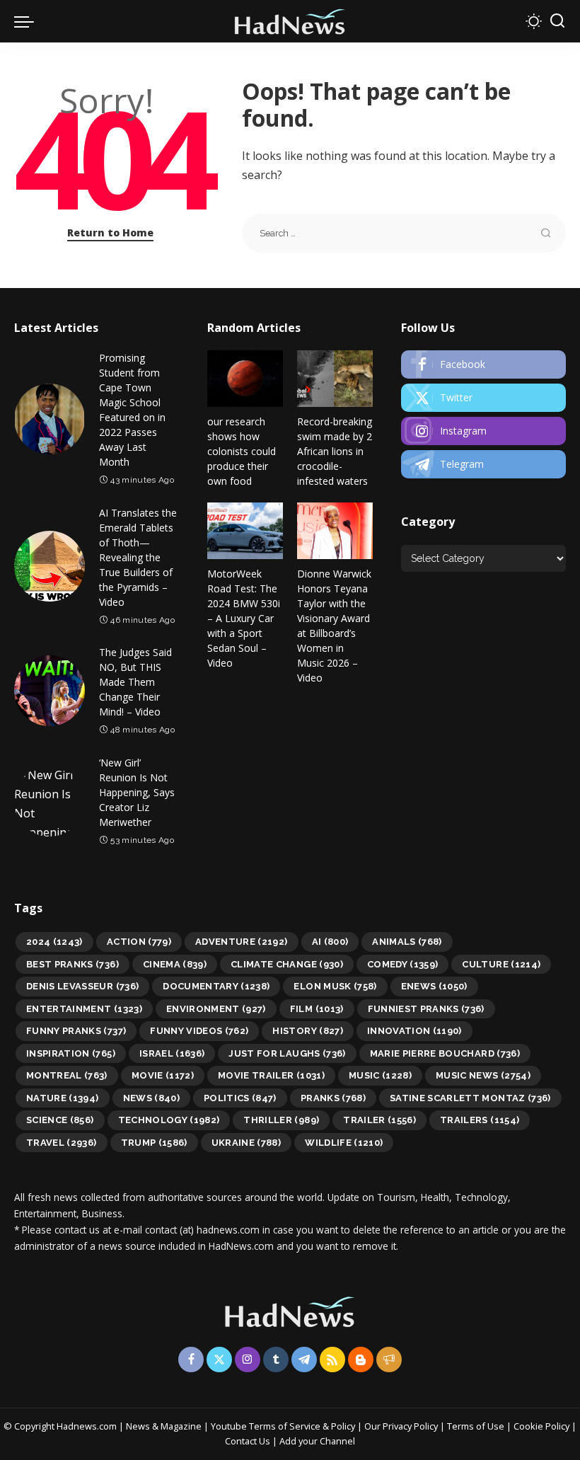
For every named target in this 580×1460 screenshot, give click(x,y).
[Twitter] (483, 398)
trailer (379, 1120)
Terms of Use (475, 1426)
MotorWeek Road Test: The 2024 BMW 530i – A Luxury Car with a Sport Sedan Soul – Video (243, 618)
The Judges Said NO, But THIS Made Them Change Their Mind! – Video (135, 681)
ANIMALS (407, 941)
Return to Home (110, 232)
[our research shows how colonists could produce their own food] (245, 378)
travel (61, 1142)
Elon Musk (335, 986)
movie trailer (271, 1075)
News (151, 1098)
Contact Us (248, 1441)
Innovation (414, 1030)
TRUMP (154, 1142)
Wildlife (344, 1142)
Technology (169, 1120)
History (307, 1030)
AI (330, 941)
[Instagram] (483, 431)
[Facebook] (483, 364)
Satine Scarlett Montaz (470, 1098)
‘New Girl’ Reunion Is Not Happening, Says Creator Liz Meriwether (137, 792)
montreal (67, 1075)
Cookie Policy (543, 1426)
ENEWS (434, 986)
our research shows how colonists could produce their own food (241, 451)
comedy (403, 964)
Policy (343, 1426)
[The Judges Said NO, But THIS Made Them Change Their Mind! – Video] (49, 690)
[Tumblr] (276, 1359)
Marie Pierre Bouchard (445, 1053)
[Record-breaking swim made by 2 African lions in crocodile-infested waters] (335, 378)
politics (240, 1098)
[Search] (557, 21)
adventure (241, 941)
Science (60, 1120)
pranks (333, 1098)
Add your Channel (317, 1441)
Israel (172, 1053)
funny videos (199, 1030)
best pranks (72, 964)
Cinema (175, 964)
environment (216, 1009)
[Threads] (389, 1359)
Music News (483, 1075)
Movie (163, 1075)
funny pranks (76, 1030)
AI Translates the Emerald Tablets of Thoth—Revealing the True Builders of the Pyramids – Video (138, 557)
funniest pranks (426, 1009)
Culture (501, 964)
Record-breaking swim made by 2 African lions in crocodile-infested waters (334, 451)
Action (139, 941)
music (380, 1075)
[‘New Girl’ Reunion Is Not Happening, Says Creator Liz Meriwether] (49, 801)
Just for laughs (286, 1053)
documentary (216, 986)
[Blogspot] (360, 1359)
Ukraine (246, 1142)
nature (62, 1098)
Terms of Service (284, 1426)
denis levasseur (82, 986)
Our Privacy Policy (402, 1426)
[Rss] (332, 1359)
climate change (287, 964)
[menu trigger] (27, 21)
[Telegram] (483, 464)
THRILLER (281, 1120)
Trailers (479, 1120)
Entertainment (84, 1009)
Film (317, 1009)
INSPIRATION (70, 1053)
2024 (54, 941)
